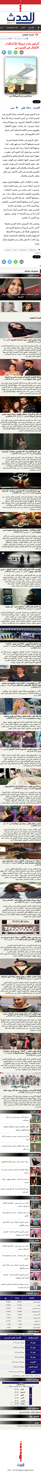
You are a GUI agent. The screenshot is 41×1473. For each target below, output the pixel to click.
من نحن (17, 1438)
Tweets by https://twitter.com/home (29, 1426)
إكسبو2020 (32, 249)
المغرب (7, 249)
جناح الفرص (22, 249)
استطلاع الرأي (32, 1408)
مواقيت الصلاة (32, 1379)
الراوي (37, 253)
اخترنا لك (35, 1198)
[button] (4, 290)
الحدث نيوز (35, 1438)
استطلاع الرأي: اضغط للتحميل (30, 1412)
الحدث (14, 249)
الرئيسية (31, 27)
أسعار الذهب (33, 1331)
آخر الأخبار (34, 1112)
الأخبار (23, 27)
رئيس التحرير (7, 1438)
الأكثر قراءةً (34, 1240)
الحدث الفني (28, 35)
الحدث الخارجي (12, 1434)
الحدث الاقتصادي (11, 27)
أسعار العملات (32, 1293)
